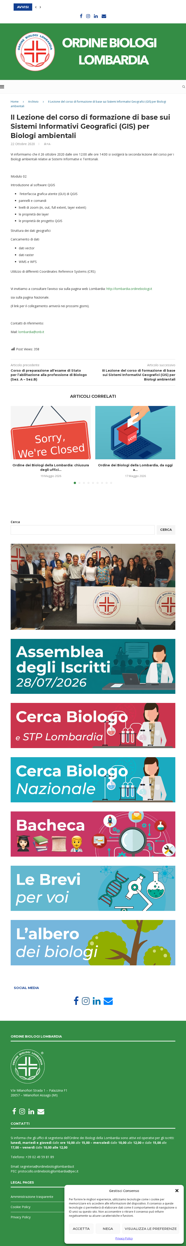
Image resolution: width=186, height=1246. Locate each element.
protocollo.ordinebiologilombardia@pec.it (48, 1171)
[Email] (104, 16)
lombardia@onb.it (31, 332)
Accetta (81, 1228)
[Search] (183, 86)
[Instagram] (88, 16)
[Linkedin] (96, 16)
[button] (177, 1190)
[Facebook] (81, 16)
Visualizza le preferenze (151, 1228)
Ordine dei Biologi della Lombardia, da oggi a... (135, 467)
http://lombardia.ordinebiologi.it (129, 289)
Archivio (33, 102)
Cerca (15, 522)
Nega (108, 1228)
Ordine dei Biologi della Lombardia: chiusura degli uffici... (50, 467)
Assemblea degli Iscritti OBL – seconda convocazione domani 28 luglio (87, 7)
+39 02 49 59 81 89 (40, 1157)
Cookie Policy (20, 1207)
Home (15, 102)
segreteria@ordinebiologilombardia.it (47, 1166)
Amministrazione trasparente (32, 1196)
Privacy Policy (124, 1238)
